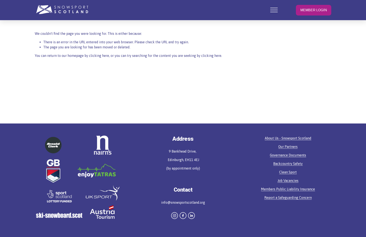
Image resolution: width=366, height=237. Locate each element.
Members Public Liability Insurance (288, 189)
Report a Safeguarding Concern (288, 197)
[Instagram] (174, 215)
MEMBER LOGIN (313, 10)
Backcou (279, 163)
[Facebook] (183, 215)
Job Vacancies (287, 180)
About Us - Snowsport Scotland (288, 138)
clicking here (99, 55)
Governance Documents (288, 155)
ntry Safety (294, 163)
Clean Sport (288, 172)
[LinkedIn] (191, 215)
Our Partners (288, 147)
